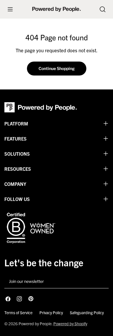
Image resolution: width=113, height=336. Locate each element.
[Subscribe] (102, 282)
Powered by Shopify (70, 323)
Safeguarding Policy (87, 312)
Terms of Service (18, 312)
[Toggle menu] (10, 9)
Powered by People (35, 323)
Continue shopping (57, 68)
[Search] (102, 9)
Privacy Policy (51, 312)
